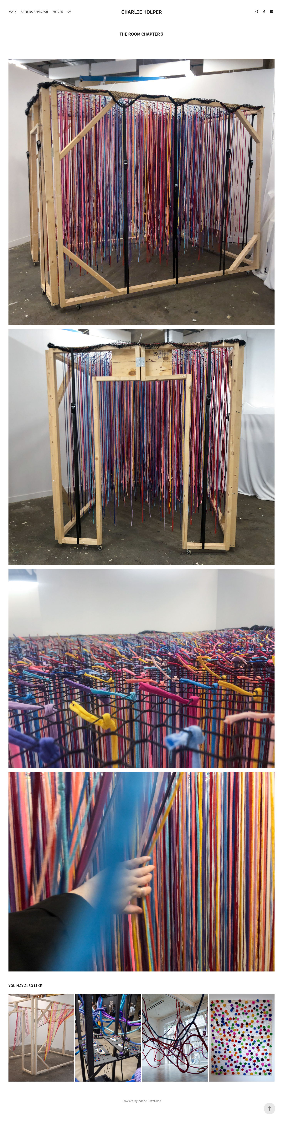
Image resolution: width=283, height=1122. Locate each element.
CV (69, 11)
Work (12, 11)
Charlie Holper (141, 11)
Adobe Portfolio (149, 1101)
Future (58, 11)
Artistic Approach (34, 11)
